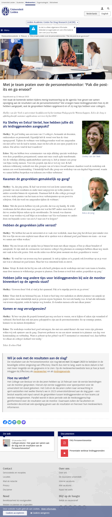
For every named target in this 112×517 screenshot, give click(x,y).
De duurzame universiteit (70, 477)
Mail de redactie (10, 481)
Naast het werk (66, 489)
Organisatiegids (42, 2)
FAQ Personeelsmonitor (80, 440)
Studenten (20, 2)
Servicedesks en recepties (14, 472)
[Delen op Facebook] (5, 422)
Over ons (63, 472)
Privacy (6, 485)
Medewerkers (30, 2)
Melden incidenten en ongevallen (18, 504)
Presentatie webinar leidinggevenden (87, 450)
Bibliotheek (54, 2)
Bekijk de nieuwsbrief (68, 500)
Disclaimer (7, 489)
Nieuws (24, 36)
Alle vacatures (65, 485)
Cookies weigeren (41, 513)
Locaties (6, 477)
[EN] (105, 13)
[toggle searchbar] (108, 8)
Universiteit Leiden (8, 2)
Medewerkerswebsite (9, 36)
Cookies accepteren (15, 513)
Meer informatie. (48, 509)
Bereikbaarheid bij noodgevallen (17, 500)
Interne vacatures (67, 481)
